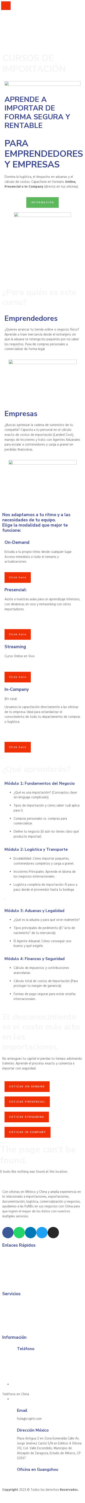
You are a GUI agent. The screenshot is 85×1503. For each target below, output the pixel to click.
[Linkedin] (30, 1232)
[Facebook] (8, 1232)
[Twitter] (42, 1232)
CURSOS (7, 12)
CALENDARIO (10, 17)
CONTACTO (9, 27)
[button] (19, 1500)
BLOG (5, 22)
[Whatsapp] (19, 1232)
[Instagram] (53, 1232)
